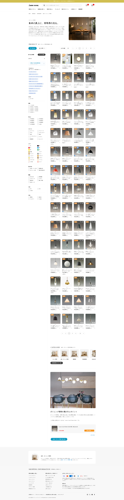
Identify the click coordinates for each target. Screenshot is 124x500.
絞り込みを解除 (41, 54)
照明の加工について (49, 481)
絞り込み (33, 48)
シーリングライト (32, 475)
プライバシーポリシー (39, 494)
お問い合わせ (48, 488)
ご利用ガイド (31, 494)
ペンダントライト (32, 71)
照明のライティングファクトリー (36, 497)
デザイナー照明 (32, 486)
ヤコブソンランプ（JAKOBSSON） (36, 83)
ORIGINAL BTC (32, 93)
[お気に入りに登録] (59, 68)
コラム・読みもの (49, 483)
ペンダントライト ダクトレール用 (35, 76)
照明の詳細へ (89, 430)
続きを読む (93, 435)
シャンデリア (31, 483)
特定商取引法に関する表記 (51, 494)
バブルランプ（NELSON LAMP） (35, 86)
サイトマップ (60, 494)
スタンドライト (32, 481)
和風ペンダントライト (33, 81)
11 (90, 48)
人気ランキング (48, 484)
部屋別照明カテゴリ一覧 (56, 362)
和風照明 (30, 484)
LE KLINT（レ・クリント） (34, 88)
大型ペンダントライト (33, 74)
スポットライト (32, 479)
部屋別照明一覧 (48, 479)
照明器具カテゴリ (32, 488)
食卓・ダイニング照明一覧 (66, 459)
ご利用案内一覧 (48, 486)
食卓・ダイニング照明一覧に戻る (59, 439)
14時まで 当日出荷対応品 (35, 64)
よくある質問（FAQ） (50, 477)
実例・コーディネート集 (50, 475)
